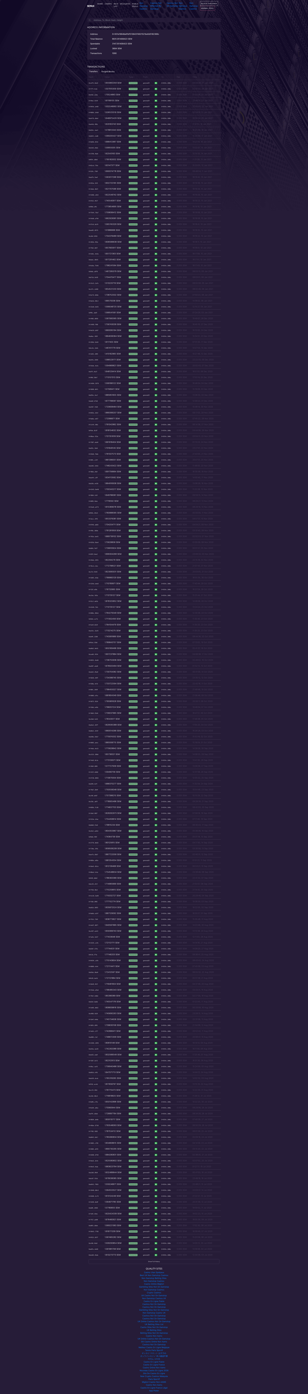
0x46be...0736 (94, 1125)
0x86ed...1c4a (93, 872)
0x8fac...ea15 (93, 1066)
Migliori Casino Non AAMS (154, 1382)
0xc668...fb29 (93, 1013)
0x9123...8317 (93, 1237)
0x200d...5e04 (93, 342)
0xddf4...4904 (93, 1208)
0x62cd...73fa (93, 165)
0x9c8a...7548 (93, 265)
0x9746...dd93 (93, 525)
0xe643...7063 (93, 1184)
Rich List (116, 5)
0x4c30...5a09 (94, 896)
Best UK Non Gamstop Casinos (154, 1275)
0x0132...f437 (93, 201)
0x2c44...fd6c (93, 424)
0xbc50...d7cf (93, 884)
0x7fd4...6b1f (93, 248)
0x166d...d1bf (93, 472)
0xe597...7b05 (93, 407)
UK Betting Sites (154, 1330)
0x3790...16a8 (93, 154)
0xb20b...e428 (93, 483)
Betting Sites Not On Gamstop (154, 1333)
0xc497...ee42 (93, 931)
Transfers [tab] (93, 71)
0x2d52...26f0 (93, 354)
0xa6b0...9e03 (93, 648)
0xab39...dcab (93, 1078)
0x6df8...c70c (93, 1102)
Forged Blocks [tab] (108, 71)
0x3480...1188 (93, 324)
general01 (146, 83)
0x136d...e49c (93, 707)
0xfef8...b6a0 (93, 878)
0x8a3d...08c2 (93, 301)
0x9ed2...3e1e (93, 1161)
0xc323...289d (93, 754)
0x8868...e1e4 (93, 966)
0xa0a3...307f (93, 725)
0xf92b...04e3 (93, 513)
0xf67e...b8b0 (93, 159)
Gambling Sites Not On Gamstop (154, 1287)
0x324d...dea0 (94, 583)
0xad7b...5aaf (93, 177)
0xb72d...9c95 (93, 277)
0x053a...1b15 (93, 183)
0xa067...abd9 (93, 666)
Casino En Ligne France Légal (154, 1388)
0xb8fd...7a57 (93, 548)
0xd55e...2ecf (93, 395)
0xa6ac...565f (93, 336)
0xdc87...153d (93, 1178)
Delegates (125, 4)
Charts (108, 4)
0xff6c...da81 (93, 313)
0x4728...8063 (94, 778)
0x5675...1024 (93, 701)
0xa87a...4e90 (93, 1249)
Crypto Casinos (154, 1292)
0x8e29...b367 (93, 330)
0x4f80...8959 (93, 318)
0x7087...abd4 (93, 442)
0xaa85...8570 (93, 230)
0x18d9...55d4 (93, 713)
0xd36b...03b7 (93, 737)
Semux (90, 5)
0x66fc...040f (93, 690)
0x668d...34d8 (94, 112)
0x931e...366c (166, 83)
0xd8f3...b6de (93, 1225)
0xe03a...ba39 (93, 1049)
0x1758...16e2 (93, 890)
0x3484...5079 (94, 383)
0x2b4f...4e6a (93, 1019)
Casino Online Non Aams (154, 1367)
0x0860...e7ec (93, 695)
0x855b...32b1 (93, 413)
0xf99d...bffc (93, 207)
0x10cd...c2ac (93, 566)
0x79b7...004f (93, 790)
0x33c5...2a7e (93, 283)
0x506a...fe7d (93, 684)
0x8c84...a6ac (93, 1108)
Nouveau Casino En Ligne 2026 (154, 1370)
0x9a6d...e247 (93, 913)
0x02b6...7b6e (93, 454)
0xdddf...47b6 (93, 401)
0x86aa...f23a (93, 436)
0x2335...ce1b (93, 943)
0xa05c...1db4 (93, 448)
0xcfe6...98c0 (93, 1096)
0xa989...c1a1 (93, 1037)
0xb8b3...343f (93, 731)
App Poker (154, 1390)
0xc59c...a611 (93, 801)
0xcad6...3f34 (93, 654)
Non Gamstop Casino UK (154, 1313)
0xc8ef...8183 (93, 236)
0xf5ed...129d (93, 642)
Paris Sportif (154, 1379)
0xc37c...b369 (93, 289)
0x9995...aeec (93, 743)
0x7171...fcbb (93, 89)
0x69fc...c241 (93, 460)
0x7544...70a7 (94, 212)
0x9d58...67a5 (93, 142)
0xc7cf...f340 (93, 572)
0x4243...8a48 (94, 489)
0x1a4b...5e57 (93, 937)
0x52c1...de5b (93, 601)
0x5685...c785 (93, 1143)
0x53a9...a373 (94, 507)
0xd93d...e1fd (93, 1072)
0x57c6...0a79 (93, 224)
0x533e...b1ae (93, 819)
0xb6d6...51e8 (93, 825)
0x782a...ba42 (93, 536)
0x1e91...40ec (93, 1214)
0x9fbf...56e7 (93, 377)
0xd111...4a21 (93, 371)
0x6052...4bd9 (93, 660)
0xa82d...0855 (93, 907)
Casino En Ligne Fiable (154, 1301)
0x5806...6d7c (93, 389)
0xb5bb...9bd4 (93, 972)
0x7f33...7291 (93, 919)
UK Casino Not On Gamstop (154, 1295)
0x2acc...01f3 (93, 519)
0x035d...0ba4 (94, 542)
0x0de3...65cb (93, 866)
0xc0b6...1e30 (93, 719)
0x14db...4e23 (93, 748)
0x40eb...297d (93, 560)
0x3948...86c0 (94, 1190)
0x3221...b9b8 (93, 772)
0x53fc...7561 (93, 171)
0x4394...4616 (94, 1043)
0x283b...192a (93, 242)
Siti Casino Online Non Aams (154, 1341)
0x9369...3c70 (94, 1196)
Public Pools (135, 5)
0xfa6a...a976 (93, 271)
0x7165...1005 (93, 1131)
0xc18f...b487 (93, 796)
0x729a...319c (93, 849)
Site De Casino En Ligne (154, 1373)
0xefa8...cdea (93, 95)
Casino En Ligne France (154, 1364)
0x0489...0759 (93, 1155)
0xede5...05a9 (93, 672)
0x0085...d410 (93, 1149)
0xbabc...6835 (93, 260)
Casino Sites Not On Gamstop (154, 1327)
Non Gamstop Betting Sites (154, 1278)
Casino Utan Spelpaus (154, 1272)
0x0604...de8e (93, 1119)
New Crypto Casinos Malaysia (154, 1376)
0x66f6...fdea (93, 501)
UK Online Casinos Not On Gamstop (154, 1321)
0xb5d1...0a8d (93, 1002)
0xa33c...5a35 (93, 631)
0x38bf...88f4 (93, 766)
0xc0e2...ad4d (93, 831)
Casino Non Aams (154, 1336)
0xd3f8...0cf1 (93, 784)
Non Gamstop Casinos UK (154, 1298)
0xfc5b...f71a (93, 955)
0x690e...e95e (93, 860)
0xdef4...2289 (93, 637)
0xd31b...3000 (93, 360)
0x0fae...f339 (93, 101)
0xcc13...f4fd (93, 1090)
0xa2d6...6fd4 (93, 1172)
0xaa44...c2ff (93, 477)
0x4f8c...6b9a (93, 530)
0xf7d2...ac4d (93, 1084)
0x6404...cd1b (93, 960)
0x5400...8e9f (93, 1202)
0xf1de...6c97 (93, 430)
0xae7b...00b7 (93, 854)
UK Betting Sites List (154, 1324)
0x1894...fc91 (93, 495)
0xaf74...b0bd (93, 1114)
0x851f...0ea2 (93, 554)
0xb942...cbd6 (93, 136)
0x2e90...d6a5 (93, 1008)
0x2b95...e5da (93, 578)
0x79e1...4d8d (93, 996)
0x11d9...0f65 (93, 902)
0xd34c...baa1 (93, 130)
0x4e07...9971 (93, 925)
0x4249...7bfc (93, 607)
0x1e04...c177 (93, 1031)
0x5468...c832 (94, 195)
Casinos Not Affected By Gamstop (155, 6)
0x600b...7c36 (93, 807)
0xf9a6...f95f (93, 837)
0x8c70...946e (93, 295)
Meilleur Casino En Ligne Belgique (154, 1347)
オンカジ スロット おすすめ (154, 1353)
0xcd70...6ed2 (93, 83)
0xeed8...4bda (93, 1255)
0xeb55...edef (93, 1055)
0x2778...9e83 (93, 843)
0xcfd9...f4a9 (93, 1243)
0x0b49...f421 (93, 984)
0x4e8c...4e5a (94, 254)
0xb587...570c (93, 949)
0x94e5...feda (93, 1167)
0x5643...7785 (94, 1231)
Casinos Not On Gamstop (154, 1304)
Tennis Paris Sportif (154, 1350)
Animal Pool (207, 8)
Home (100, 4)
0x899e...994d (93, 613)
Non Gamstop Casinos (144, 6)
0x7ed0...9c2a (93, 760)
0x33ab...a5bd (94, 990)
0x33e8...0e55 (94, 307)
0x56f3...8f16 (93, 1025)
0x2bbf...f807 (93, 813)
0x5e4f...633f (93, 625)
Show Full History (154, 1261)
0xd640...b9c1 (93, 1137)
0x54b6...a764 (94, 218)
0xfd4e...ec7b (93, 619)
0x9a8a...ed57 (93, 419)
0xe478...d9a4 (93, 118)
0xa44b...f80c (93, 124)
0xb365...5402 (93, 466)
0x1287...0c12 (93, 1061)
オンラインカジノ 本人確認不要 (154, 1356)
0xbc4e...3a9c (93, 348)
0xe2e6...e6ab (93, 148)
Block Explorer (209, 3)
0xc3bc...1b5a (93, 595)
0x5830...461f (93, 678)
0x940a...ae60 (93, 106)
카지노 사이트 (154, 1359)
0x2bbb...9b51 (93, 189)
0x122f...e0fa (93, 589)
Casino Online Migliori (154, 1284)
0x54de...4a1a (93, 366)
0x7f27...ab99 (93, 1220)
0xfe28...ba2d (93, 978)
